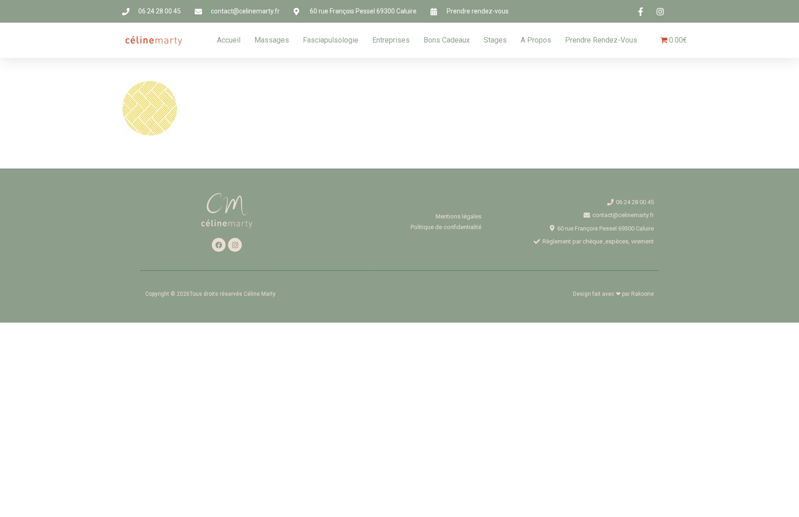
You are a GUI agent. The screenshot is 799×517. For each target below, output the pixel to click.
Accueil (228, 40)
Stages (495, 40)
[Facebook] (219, 245)
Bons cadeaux (447, 40)
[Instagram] (235, 245)
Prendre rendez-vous (601, 40)
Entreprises (391, 40)
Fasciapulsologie (330, 40)
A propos (536, 40)
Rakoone (642, 294)
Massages (271, 40)
